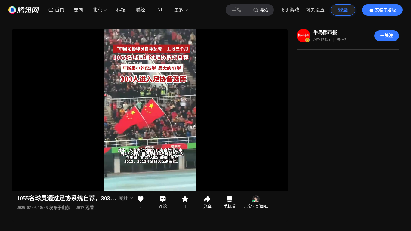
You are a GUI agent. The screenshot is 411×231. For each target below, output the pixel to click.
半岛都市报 (325, 32)
